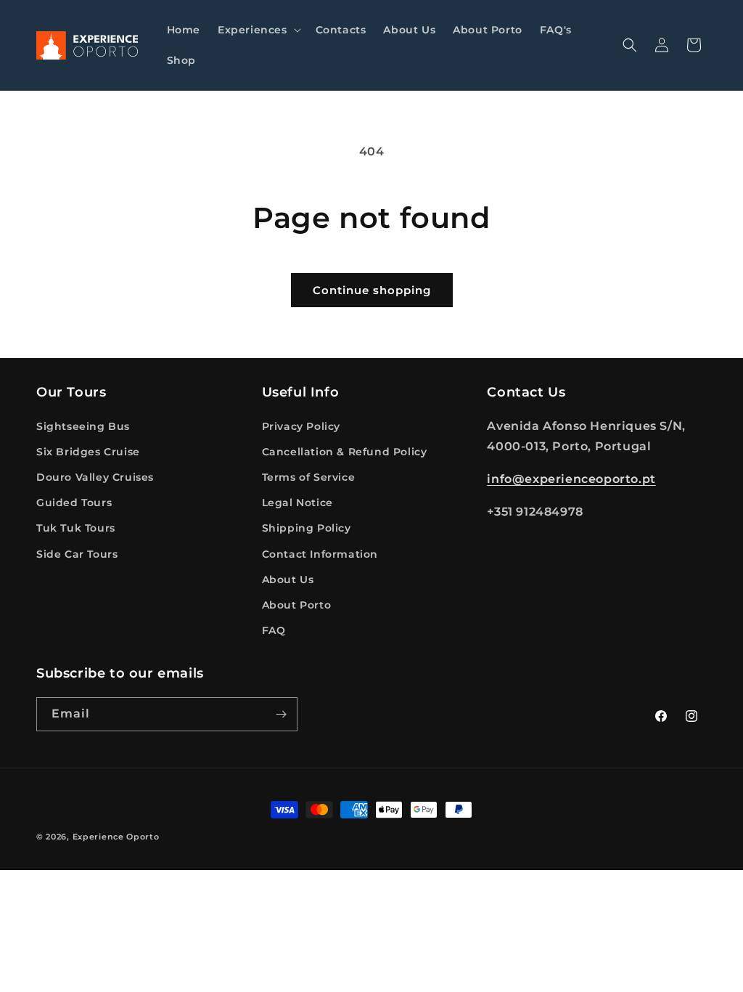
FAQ (274, 630)
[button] (258, 30)
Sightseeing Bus (83, 426)
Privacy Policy (301, 426)
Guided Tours (74, 502)
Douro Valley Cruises (95, 477)
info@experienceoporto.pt (571, 479)
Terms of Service (309, 477)
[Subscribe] (281, 714)
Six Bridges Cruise (88, 451)
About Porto (297, 604)
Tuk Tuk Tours (75, 527)
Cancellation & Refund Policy (344, 451)
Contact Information (320, 554)
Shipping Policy (306, 527)
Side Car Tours (77, 554)
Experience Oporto (116, 837)
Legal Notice (297, 502)
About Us (288, 579)
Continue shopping (372, 290)
